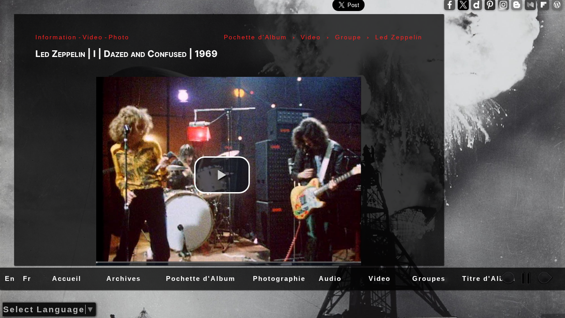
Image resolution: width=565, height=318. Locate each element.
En (10, 278)
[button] (222, 174)
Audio (330, 278)
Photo (119, 37)
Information (56, 37)
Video (380, 278)
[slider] (228, 262)
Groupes (428, 278)
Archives (123, 278)
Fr (27, 278)
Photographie (279, 278)
